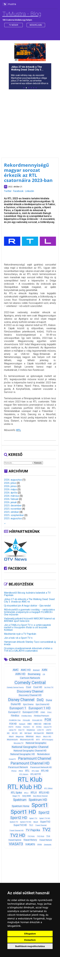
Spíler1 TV (33, 818)
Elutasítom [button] (30, 940)
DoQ (40, 700)
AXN (44, 669)
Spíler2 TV (14, 822)
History (18, 727)
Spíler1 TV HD (45, 818)
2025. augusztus (13, 518)
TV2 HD (17, 835)
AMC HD (26, 670)
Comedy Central (30, 682)
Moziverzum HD (27, 740)
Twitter (8, 191)
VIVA (39, 845)
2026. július (10, 482)
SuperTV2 (45, 822)
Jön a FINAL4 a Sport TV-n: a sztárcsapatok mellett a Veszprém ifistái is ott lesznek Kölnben (27, 627)
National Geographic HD (22, 754)
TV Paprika (33, 830)
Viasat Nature (45, 840)
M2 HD (14, 733)
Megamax (20, 737)
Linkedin (29, 191)
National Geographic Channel (30, 747)
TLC (31, 825)
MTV (38, 740)
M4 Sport (28, 733)
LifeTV (48, 730)
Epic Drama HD (42, 704)
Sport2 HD (18, 818)
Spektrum (19, 800)
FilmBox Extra (27, 716)
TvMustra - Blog (21, 14)
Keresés (38, 463)
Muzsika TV (18, 743)
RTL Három (23, 774)
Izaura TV (47, 727)
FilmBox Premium (41, 716)
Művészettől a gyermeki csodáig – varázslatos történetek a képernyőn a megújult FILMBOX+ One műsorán (29, 612)
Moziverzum (12, 740)
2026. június (10, 486)
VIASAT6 (30, 844)
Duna (49, 700)
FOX (48, 720)
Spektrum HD (38, 800)
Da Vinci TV (48, 687)
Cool (28, 687)
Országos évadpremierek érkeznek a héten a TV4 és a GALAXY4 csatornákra (28, 649)
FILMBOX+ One (14, 720)
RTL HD (44, 770)
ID (33, 727)
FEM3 (43, 712)
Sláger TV (16, 796)
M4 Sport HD (39, 733)
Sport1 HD (23, 812)
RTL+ (26, 793)
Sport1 (40, 805)
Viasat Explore (14, 840)
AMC (15, 669)
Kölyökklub (31, 730)
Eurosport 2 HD (30, 712)
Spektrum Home (20, 806)
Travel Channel (40, 825)
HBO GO (37, 724)
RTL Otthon (48, 788)
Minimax (30, 736)
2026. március (11, 495)
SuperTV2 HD (20, 825)
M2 (8, 733)
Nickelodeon (43, 754)
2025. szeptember (14, 515)
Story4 (36, 822)
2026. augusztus (13, 479)
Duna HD (16, 704)
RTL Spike (16, 792)
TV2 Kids (31, 836)
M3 (21, 733)
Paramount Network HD (41, 767)
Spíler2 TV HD (25, 822)
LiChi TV (40, 730)
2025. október (11, 512)
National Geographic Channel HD (30, 750)
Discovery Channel (30, 691)
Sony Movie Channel (40, 796)
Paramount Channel (34, 758)
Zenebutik (47, 845)
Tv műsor (13, 25)
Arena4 (36, 670)
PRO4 (21, 771)
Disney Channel (21, 700)
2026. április (10, 492)
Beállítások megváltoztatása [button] (30, 946)
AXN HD (20, 674)
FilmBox (15, 715)
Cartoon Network (30, 677)
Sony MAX (26, 796)
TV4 (48, 836)
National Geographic (36, 743)
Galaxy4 (22, 724)
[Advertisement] (30, 122)
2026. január (10, 502)
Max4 (11, 736)
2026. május (10, 489)
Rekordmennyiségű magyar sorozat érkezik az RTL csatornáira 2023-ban (28, 172)
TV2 (46, 829)
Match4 (49, 733)
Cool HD (37, 687)
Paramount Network (18, 767)
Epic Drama (28, 704)
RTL (18, 430)
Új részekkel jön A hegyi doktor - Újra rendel (27, 605)
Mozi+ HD (47, 737)
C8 (44, 674)
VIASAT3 (16, 844)
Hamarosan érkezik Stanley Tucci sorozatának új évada (30, 643)
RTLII (34, 792)
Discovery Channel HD (30, 695)
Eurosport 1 (18, 708)
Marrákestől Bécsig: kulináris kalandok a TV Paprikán (27, 594)
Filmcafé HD (37, 720)
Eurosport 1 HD (39, 708)
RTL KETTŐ (36, 774)
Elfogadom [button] (30, 933)
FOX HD (13, 724)
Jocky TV (12, 730)
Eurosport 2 (14, 712)
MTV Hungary (47, 740)
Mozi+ (38, 737)
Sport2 (43, 813)
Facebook (18, 191)
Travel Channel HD (16, 831)
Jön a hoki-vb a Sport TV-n (18, 637)
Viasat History (30, 840)
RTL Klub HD (25, 787)
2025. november (12, 508)
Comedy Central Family (15, 687)
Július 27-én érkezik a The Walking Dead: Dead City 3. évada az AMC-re (29, 600)
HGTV (11, 727)
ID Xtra (38, 727)
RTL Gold (35, 771)
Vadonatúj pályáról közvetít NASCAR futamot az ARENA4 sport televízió (29, 619)
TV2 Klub (40, 836)
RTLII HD (44, 792)
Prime (14, 771)
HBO (30, 724)
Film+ (49, 712)
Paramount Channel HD (30, 763)
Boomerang (34, 674)
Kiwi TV (21, 730)
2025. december (13, 505)
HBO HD (47, 724)
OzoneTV (12, 759)
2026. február (11, 499)
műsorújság (36, 25)
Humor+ (26, 727)
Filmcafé (26, 720)
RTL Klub (30, 779)
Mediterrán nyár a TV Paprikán (20, 633)
